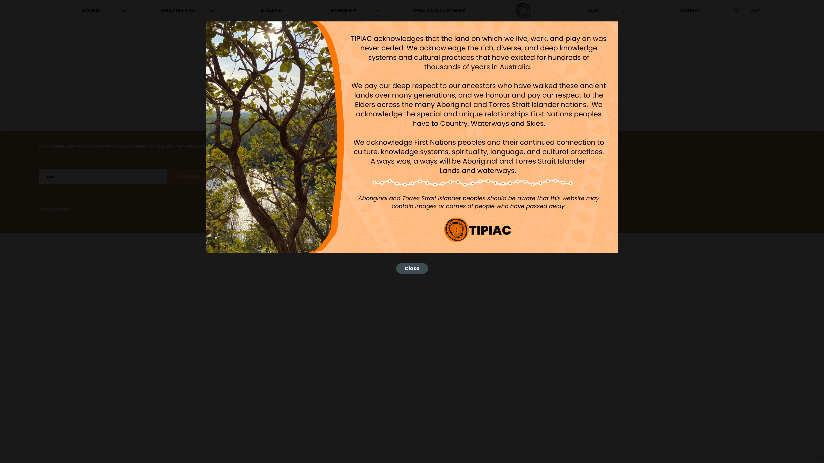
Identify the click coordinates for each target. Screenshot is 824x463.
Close (412, 268)
